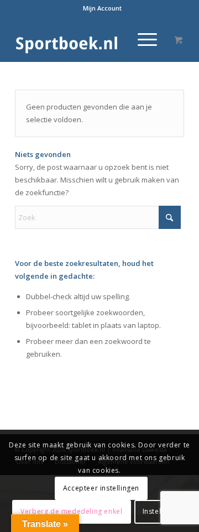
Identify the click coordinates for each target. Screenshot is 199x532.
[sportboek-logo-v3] (82, 39)
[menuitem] (102, 8)
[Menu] (142, 39)
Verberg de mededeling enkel (71, 511)
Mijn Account (102, 8)
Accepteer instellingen (101, 488)
